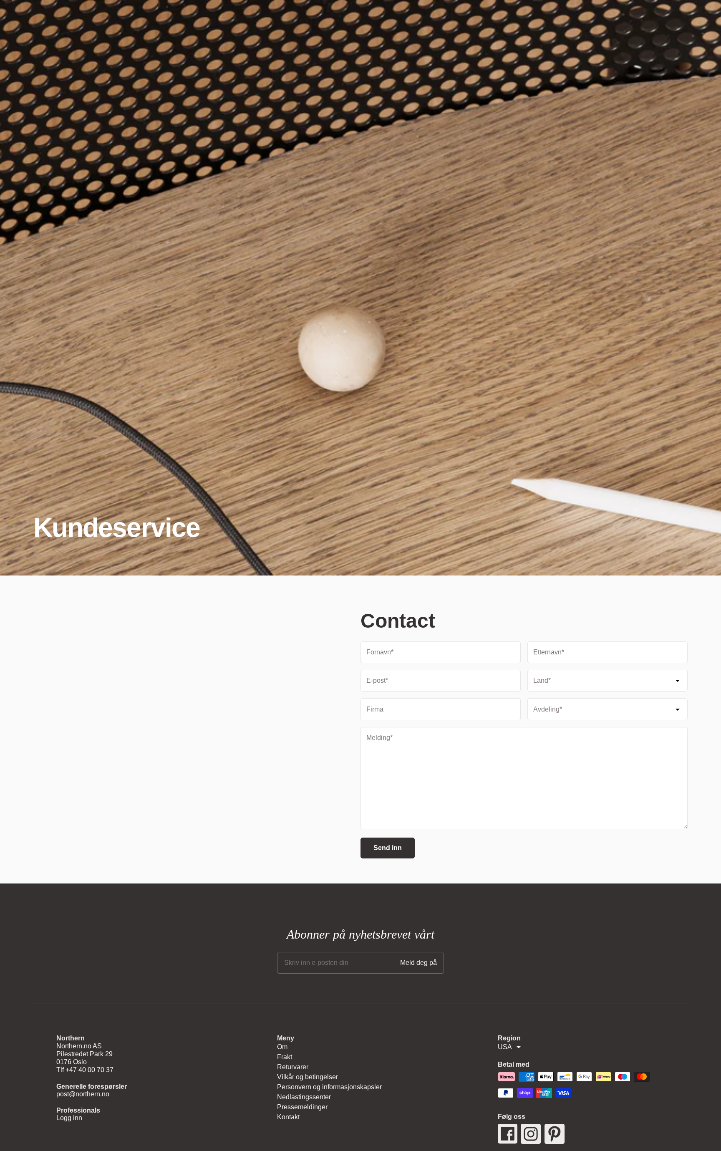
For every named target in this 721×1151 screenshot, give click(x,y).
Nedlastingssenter (304, 1097)
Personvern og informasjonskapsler (329, 1086)
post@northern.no (82, 1094)
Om (282, 1046)
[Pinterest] (555, 1134)
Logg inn (69, 1117)
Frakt (284, 1056)
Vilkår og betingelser (307, 1076)
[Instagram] (531, 1134)
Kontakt (288, 1117)
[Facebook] (507, 1134)
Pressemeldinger (302, 1107)
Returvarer (292, 1066)
